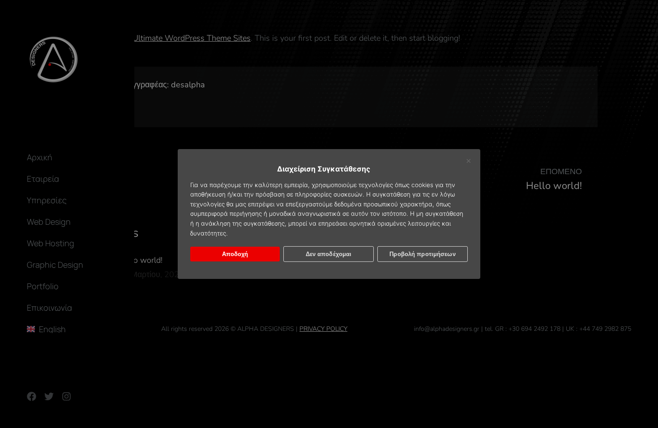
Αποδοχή (235, 254)
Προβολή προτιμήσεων (422, 254)
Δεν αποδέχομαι (329, 254)
